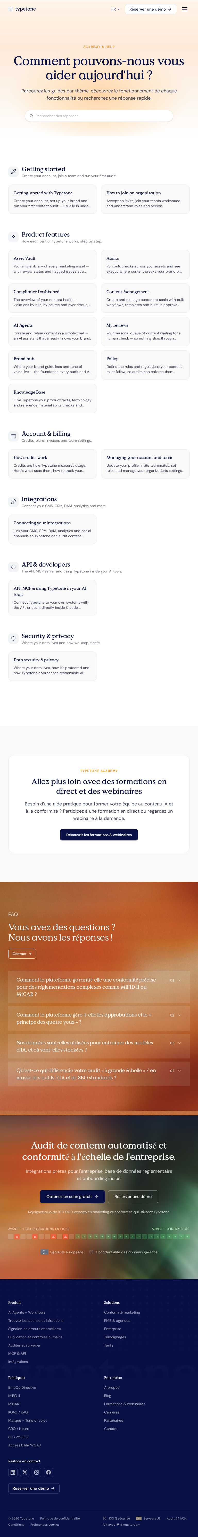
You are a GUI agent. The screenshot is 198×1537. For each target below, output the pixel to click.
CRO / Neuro (18, 1428)
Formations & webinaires (124, 1404)
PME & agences (117, 1320)
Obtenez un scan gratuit (69, 1196)
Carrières (111, 1412)
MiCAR (13, 1404)
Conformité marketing (122, 1312)
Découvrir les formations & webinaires (99, 834)
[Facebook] (48, 1472)
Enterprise (112, 1328)
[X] (24, 1472)
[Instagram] (36, 1472)
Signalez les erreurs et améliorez (34, 1328)
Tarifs (108, 1345)
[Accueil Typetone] (22, 9)
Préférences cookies (45, 1525)
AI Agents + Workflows (26, 1312)
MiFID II (14, 1395)
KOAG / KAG (18, 1412)
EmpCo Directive (22, 1387)
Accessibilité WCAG (24, 1445)
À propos (111, 1387)
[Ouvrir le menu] (184, 9)
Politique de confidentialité (60, 1518)
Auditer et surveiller (24, 1345)
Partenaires (113, 1420)
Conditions (16, 1525)
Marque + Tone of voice (27, 1420)
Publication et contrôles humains (35, 1337)
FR (113, 9)
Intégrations (18, 1361)
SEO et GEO (18, 1437)
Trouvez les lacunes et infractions (35, 1320)
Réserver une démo (147, 9)
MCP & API (17, 1353)
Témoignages (115, 1337)
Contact (20, 953)
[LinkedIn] (13, 1472)
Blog (107, 1395)
